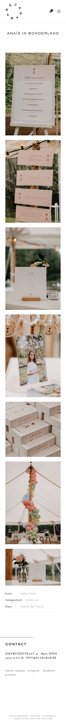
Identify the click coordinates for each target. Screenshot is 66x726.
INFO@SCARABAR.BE (41, 658)
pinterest (10, 675)
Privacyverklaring (19, 716)
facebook (49, 670)
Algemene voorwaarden (43, 716)
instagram (33, 670)
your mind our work (40, 719)
